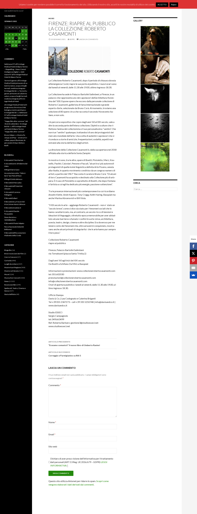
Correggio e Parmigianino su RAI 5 (64, 354)
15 (19, 38)
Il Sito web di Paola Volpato (14, 223)
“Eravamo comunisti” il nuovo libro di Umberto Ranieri (74, 343)
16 (23, 38)
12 (9, 38)
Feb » (25, 49)
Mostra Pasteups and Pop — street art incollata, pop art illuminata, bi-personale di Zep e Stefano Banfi (15, 140)
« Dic (7, 49)
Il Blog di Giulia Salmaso (13, 179)
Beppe (72, 39)
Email (51, 434)
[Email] (193, 267)
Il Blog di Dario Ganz (11, 170)
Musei (51, 18)
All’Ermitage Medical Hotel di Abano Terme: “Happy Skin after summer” (15, 129)
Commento (54, 385)
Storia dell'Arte (10, 294)
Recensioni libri (10, 285)
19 (9, 42)
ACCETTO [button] (162, 4)
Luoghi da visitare (11, 264)
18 (6, 42)
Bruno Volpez (9, 135)
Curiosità (7, 260)
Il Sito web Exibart (10, 198)
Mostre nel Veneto (11, 271)
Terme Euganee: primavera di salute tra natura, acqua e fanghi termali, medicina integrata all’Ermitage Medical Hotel (15, 96)
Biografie (7, 250)
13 (13, 38)
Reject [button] (173, 4)
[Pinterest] (193, 260)
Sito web (52, 446)
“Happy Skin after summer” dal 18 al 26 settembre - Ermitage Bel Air (16, 123)
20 (13, 42)
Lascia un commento (88, 39)
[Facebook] (193, 246)
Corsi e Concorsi (10, 257)
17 (26, 38)
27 (13, 45)
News (6, 281)
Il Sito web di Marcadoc (13, 183)
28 (16, 45)
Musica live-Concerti (12, 278)
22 (19, 42)
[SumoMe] (193, 275)
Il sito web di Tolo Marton (13, 160)
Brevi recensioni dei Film (14, 254)
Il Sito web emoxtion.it (12, 208)
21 (16, 42)
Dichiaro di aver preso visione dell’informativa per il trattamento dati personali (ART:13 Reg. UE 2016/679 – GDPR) (81, 462)
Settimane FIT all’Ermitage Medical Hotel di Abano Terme (16, 74)
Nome (52, 422)
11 (6, 38)
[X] (193, 253)
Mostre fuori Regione (12, 267)
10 (26, 34)
